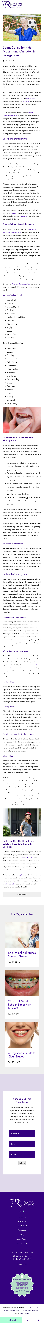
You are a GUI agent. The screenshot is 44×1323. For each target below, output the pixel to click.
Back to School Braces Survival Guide (22, 954)
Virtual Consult (22, 1239)
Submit (22, 1163)
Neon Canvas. (24, 1313)
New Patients (22, 1225)
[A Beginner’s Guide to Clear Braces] (22, 1037)
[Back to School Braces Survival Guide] (22, 937)
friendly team (20, 875)
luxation (14, 213)
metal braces (30, 98)
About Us (22, 1221)
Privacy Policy (33, 1307)
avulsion (24, 216)
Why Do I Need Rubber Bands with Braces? (19, 1004)
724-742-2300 (22, 1264)
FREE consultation (9, 884)
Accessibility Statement (30, 1310)
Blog (22, 1234)
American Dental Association (21, 284)
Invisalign (26, 101)
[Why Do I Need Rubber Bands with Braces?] (22, 985)
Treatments (22, 1230)
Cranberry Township (26, 858)
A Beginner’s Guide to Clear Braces (21, 1054)
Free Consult (22, 1243)
